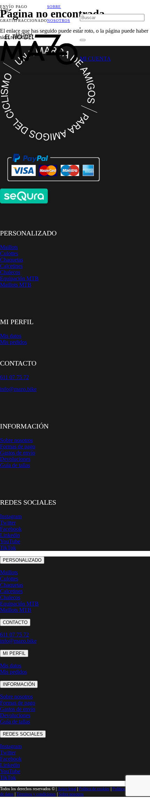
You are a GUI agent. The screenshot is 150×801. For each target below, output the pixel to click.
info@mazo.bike (18, 389)
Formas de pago (17, 446)
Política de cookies (94, 788)
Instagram (11, 516)
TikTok (8, 548)
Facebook (11, 529)
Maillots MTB (15, 285)
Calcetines (11, 266)
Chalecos (10, 272)
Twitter (8, 523)
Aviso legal (67, 788)
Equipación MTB (19, 278)
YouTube (10, 541)
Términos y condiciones (36, 794)
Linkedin (10, 535)
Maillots (9, 247)
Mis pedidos (13, 342)
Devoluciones (15, 459)
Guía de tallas (15, 465)
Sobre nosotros (16, 440)
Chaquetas (11, 260)
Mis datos (10, 336)
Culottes (9, 253)
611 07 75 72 (14, 635)
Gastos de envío (17, 453)
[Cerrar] (82, 40)
